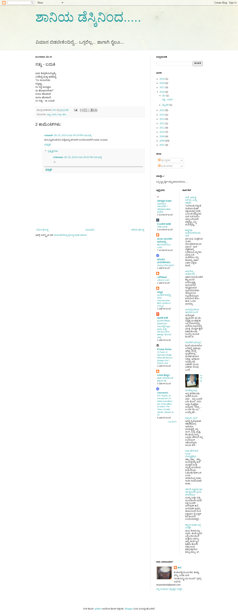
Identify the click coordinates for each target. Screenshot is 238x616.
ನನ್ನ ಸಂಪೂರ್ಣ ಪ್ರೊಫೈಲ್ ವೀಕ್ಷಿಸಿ (169, 589)
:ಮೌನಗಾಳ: (162, 277)
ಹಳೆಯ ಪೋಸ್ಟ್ (137, 229)
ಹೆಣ (64, 114)
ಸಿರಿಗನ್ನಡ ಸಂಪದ (164, 201)
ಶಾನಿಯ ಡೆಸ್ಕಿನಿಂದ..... (88, 17)
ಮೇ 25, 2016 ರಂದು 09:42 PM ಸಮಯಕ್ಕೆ (83, 157)
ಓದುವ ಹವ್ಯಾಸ (163, 375)
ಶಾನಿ (179, 567)
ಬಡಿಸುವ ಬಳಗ (163, 280)
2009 (162, 136)
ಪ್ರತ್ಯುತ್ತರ (47, 144)
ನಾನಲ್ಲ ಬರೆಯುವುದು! (165, 265)
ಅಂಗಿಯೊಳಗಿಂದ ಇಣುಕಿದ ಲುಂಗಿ (192, 310)
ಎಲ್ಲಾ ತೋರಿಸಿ (172, 422)
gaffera (98, 608)
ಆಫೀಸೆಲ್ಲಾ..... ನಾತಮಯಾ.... (191, 272)
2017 (162, 87)
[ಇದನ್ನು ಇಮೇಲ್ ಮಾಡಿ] (81, 110)
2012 (162, 123)
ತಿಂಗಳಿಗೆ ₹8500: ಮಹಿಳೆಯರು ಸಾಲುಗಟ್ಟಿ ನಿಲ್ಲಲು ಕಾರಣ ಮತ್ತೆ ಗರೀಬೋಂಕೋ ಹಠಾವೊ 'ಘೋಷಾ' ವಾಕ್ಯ (164, 329)
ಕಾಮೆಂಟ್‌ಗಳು (166, 166)
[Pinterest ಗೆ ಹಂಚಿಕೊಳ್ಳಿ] (96, 110)
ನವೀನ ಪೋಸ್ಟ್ (42, 229)
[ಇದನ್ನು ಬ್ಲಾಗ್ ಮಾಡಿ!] (85, 110)
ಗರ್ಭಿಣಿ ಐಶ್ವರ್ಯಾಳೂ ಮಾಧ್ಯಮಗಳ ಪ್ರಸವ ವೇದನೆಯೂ (193, 492)
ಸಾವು (59, 114)
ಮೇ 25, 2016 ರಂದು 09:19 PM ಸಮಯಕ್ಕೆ (72, 135)
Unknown (58, 157)
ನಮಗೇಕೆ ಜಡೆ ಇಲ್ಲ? (193, 342)
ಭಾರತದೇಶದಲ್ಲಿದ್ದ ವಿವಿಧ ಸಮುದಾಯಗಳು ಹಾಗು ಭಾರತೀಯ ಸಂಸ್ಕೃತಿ (164, 300)
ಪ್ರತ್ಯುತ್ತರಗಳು (53, 151)
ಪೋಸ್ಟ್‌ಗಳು (165, 160)
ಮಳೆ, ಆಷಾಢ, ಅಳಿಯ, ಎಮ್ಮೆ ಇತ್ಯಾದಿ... (191, 200)
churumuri (162, 392)
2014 (162, 114)
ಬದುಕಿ (54, 114)
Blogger (129, 608)
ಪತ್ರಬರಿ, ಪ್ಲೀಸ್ (191, 418)
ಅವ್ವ (48, 114)
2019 (162, 79)
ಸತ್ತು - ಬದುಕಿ (167, 99)
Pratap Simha (164, 349)
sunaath (48, 135)
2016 (162, 92)
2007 (162, 145)
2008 (162, 140)
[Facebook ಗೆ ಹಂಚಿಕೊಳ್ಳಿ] (92, 110)
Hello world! (162, 227)
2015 (162, 110)
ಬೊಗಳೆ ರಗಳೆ (162, 318)
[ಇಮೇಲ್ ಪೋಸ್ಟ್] (75, 110)
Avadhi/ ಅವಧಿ (164, 224)
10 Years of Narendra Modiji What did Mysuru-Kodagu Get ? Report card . (165, 357)
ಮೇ (164, 95)
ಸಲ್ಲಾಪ (160, 292)
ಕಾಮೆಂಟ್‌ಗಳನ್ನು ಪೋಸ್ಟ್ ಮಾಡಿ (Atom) (70, 235)
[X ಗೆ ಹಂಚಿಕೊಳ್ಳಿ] (89, 110)
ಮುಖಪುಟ (89, 229)
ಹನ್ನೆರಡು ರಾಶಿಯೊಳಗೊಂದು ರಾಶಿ (193, 233)
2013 (162, 119)
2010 (162, 132)
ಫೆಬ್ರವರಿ (165, 105)
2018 (162, 83)
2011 (162, 127)
